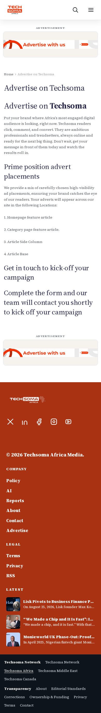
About (13, 510)
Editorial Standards (68, 688)
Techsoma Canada (20, 679)
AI (9, 490)
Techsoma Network (62, 662)
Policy (13, 480)
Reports (15, 500)
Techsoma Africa (18, 670)
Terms (13, 555)
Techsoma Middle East (57, 670)
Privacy (14, 565)
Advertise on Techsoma (36, 74)
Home (8, 74)
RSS (10, 575)
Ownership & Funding (49, 696)
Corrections (14, 696)
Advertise (17, 530)
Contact (14, 520)
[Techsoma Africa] (15, 10)
